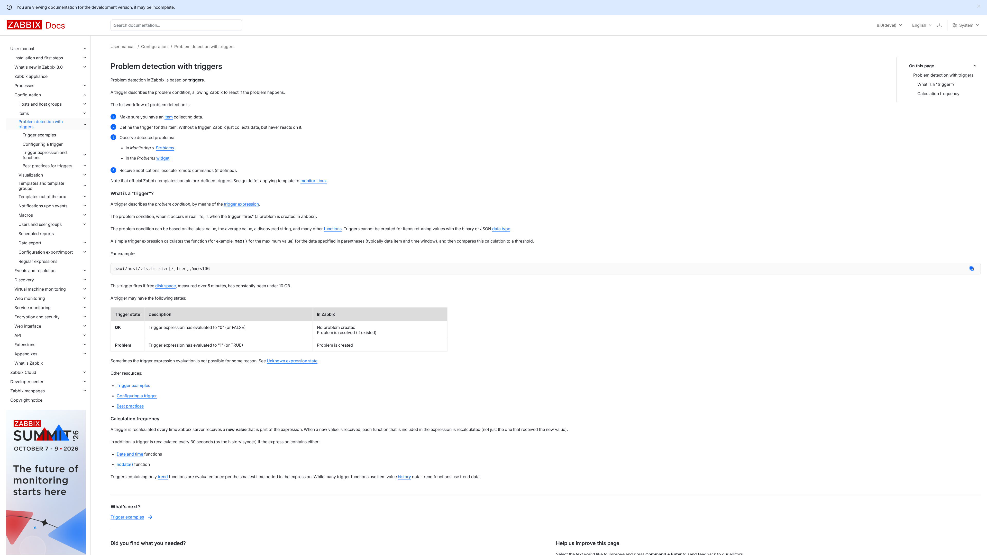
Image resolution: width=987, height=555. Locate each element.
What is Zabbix (28, 363)
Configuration (27, 94)
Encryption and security (37, 316)
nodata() (125, 464)
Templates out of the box (42, 196)
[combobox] (177, 25)
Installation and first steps (38, 57)
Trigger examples (39, 134)
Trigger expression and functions (45, 155)
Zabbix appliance (31, 76)
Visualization (31, 175)
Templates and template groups (41, 186)
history (404, 476)
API (17, 335)
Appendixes (25, 353)
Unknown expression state (292, 360)
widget (162, 158)
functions (333, 228)
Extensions (24, 344)
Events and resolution (35, 270)
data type (501, 228)
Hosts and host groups (40, 104)
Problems (165, 147)
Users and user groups (40, 224)
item (168, 116)
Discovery (24, 279)
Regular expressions (38, 261)
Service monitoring (32, 307)
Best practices (130, 406)
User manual (22, 48)
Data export (30, 242)
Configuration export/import (46, 252)
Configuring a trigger (43, 144)
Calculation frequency (938, 93)
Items (24, 113)
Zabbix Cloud (23, 372)
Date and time (130, 454)
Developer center (26, 381)
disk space (165, 285)
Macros (26, 215)
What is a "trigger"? (935, 84)
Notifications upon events (43, 205)
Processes (24, 85)
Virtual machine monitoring (40, 289)
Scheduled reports (36, 233)
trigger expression (241, 204)
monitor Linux (313, 180)
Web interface (27, 326)
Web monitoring (29, 298)
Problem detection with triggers (41, 124)
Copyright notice (26, 400)
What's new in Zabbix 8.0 (38, 67)
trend (163, 476)
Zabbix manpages (27, 390)
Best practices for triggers (47, 165)
